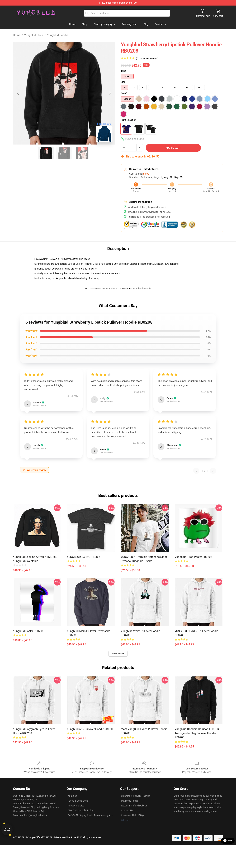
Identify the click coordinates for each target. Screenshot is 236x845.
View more (118, 653)
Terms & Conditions (78, 800)
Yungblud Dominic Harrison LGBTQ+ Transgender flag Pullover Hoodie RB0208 (197, 733)
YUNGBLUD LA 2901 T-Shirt (83, 557)
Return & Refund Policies (134, 805)
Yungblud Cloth (33, 35)
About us (72, 796)
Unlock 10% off (7, 830)
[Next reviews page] (213, 471)
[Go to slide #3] (82, 153)
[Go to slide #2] (64, 153)
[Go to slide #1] (46, 153)
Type (123, 70)
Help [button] (230, 840)
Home (16, 35)
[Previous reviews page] (196, 471)
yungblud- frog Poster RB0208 (193, 557)
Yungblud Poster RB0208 (28, 631)
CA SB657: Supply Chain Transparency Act (90, 815)
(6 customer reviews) (147, 58)
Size (123, 82)
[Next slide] (110, 93)
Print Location (128, 120)
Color (124, 93)
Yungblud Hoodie (57, 35)
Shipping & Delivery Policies (135, 796)
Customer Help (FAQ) (132, 815)
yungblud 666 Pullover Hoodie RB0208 (90, 729)
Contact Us (127, 810)
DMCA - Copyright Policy (80, 810)
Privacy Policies (76, 805)
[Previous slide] (18, 93)
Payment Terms (129, 800)
